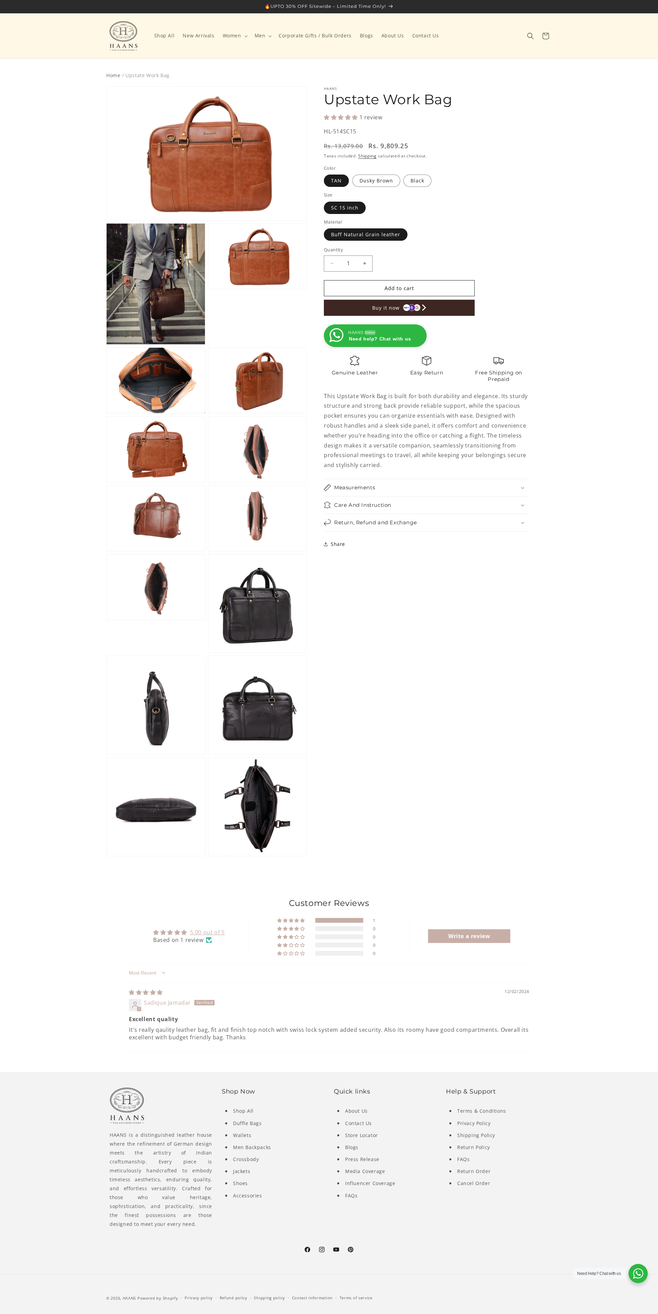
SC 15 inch (344, 207)
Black (417, 180)
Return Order (473, 1171)
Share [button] (338, 544)
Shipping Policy (476, 1135)
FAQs (351, 1195)
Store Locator (361, 1135)
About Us (356, 1111)
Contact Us (358, 1123)
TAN (336, 180)
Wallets (242, 1135)
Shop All (243, 1111)
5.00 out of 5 (207, 932)
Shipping (367, 156)
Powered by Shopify (157, 1298)
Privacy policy (199, 1297)
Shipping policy (269, 1297)
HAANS (129, 1298)
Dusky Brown (376, 180)
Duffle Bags (247, 1123)
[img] (146, 992)
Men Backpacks (252, 1147)
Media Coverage (365, 1171)
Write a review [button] (469, 936)
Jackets (241, 1171)
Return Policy (473, 1147)
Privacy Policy (473, 1123)
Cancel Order (473, 1183)
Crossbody (246, 1159)
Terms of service (356, 1297)
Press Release (362, 1159)
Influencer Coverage (370, 1183)
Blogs (351, 1147)
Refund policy (233, 1297)
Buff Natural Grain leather (365, 234)
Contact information (312, 1297)
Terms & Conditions (481, 1111)
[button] (235, 35)
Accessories (247, 1195)
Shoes (240, 1183)
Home (113, 75)
